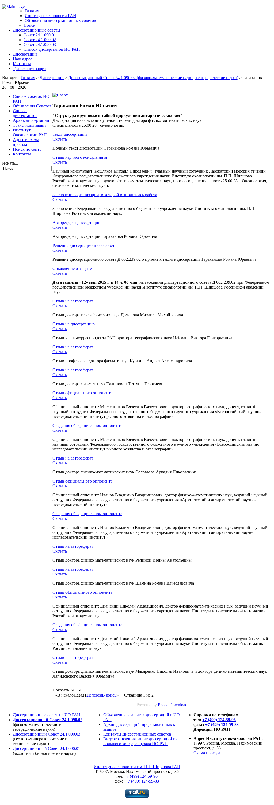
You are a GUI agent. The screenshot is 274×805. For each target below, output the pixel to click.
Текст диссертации (69, 134)
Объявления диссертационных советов (60, 20)
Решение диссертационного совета (84, 245)
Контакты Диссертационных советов (137, 734)
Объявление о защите (72, 268)
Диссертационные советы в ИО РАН (46, 715)
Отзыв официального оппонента (82, 393)
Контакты (22, 63)
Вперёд (95, 695)
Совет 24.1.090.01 (40, 35)
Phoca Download (172, 704)
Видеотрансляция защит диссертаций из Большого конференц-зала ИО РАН (140, 741)
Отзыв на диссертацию (73, 324)
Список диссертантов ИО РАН (52, 49)
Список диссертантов (25, 113)
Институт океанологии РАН (50, 15)
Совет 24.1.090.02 (40, 39)
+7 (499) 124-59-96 (219, 719)
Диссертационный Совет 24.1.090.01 (46, 748)
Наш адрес (22, 59)
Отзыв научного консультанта (79, 157)
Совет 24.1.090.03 (40, 44)
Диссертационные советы (36, 30)
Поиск (29, 25)
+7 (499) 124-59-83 (222, 724)
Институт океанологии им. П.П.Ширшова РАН (137, 766)
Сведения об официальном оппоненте (87, 425)
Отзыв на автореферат (72, 301)
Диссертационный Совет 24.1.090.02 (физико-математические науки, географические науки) (153, 77)
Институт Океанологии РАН (30, 132)
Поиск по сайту (27, 149)
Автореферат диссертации (76, 222)
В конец (109, 695)
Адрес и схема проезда (26, 142)
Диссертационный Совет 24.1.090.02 (47, 719)
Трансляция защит (29, 68)
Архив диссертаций (31, 120)
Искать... (10, 163)
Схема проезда (206, 752)
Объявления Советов (32, 106)
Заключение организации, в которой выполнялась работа (104, 194)
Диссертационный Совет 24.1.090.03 (46, 734)
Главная (32, 11)
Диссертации (25, 54)
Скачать (59, 139)
